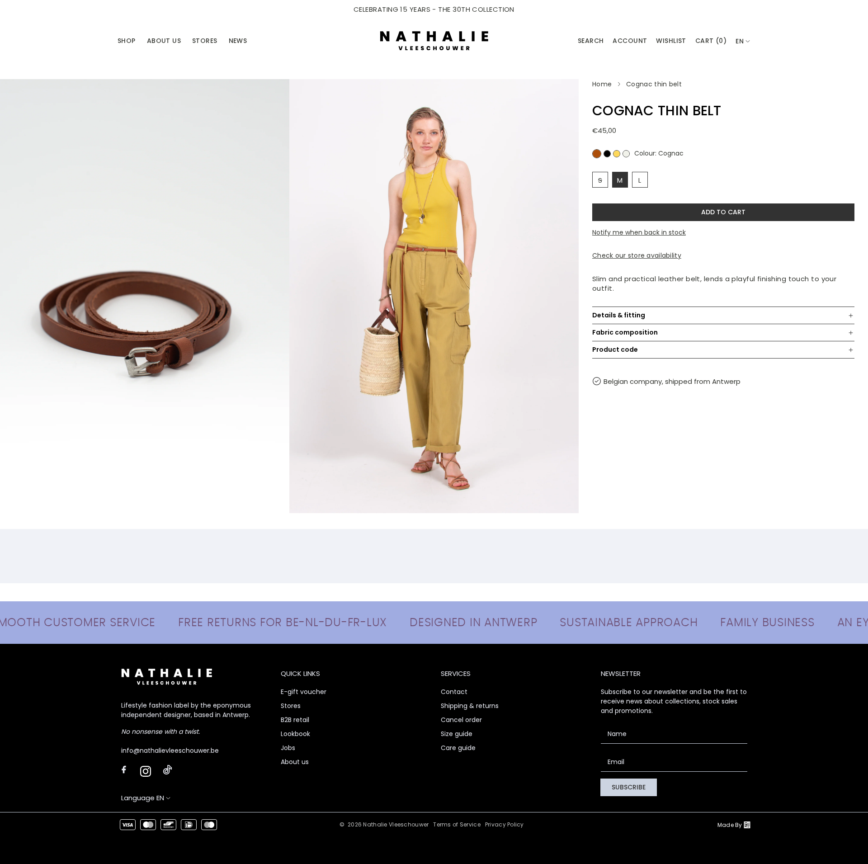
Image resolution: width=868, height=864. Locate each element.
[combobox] (743, 41)
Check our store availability (636, 255)
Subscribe (629, 787)
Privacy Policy (504, 824)
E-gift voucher (303, 691)
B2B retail (295, 719)
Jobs (288, 747)
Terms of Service (456, 824)
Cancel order (461, 719)
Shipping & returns (470, 705)
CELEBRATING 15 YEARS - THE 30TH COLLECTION (434, 9)
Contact (454, 691)
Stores (291, 705)
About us (295, 761)
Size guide (456, 733)
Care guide (458, 747)
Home (602, 84)
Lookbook (295, 733)
